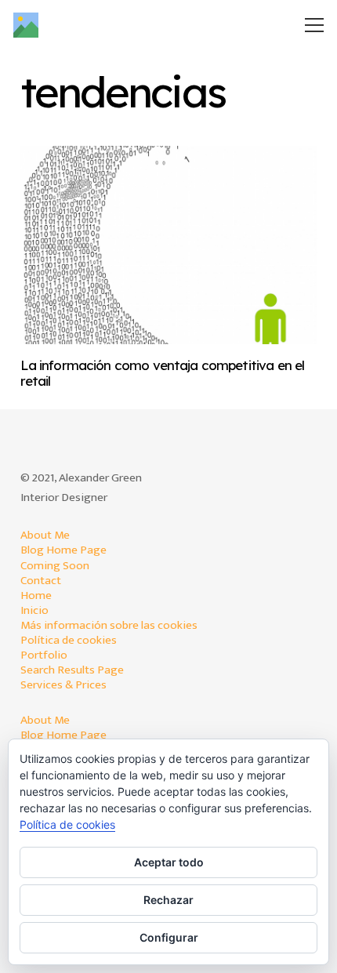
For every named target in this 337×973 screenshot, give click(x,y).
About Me (45, 535)
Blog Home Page (63, 550)
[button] (315, 25)
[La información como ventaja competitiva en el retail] (168, 245)
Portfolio (43, 655)
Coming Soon (54, 565)
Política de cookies (68, 640)
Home (36, 595)
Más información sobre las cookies (108, 625)
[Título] (25, 25)
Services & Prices (63, 685)
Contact (40, 580)
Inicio (34, 610)
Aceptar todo (169, 862)
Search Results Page (72, 670)
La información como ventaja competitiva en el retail (162, 373)
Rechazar (168, 899)
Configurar (169, 937)
